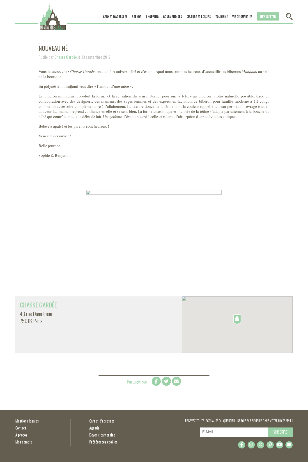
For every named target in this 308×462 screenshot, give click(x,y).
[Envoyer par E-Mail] (176, 381)
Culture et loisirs (198, 16)
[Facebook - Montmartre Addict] (241, 444)
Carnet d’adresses (115, 16)
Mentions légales (27, 421)
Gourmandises (172, 16)
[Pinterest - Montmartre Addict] (270, 444)
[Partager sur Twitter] (166, 381)
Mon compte (23, 442)
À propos (21, 435)
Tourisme (221, 16)
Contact (20, 428)
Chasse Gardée (66, 57)
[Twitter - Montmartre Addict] (260, 444)
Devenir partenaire (102, 435)
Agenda (136, 16)
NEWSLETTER (268, 16)
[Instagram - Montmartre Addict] (251, 444)
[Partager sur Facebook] (156, 381)
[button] (237, 319)
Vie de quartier (242, 16)
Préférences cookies (103, 442)
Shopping (152, 16)
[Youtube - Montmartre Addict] (279, 444)
